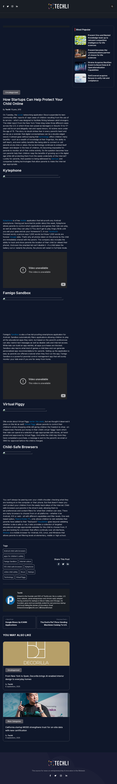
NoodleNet (42, 522)
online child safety (11, 572)
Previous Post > (62, 619)
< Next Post (9, 619)
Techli (7, 109)
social (20, 115)
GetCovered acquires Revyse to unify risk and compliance (98, 78)
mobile (23, 220)
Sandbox (15, 334)
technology (44, 137)
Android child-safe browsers (14, 551)
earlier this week (37, 421)
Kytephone (7, 220)
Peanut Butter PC (23, 519)
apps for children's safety (13, 556)
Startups (31, 572)
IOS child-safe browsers (13, 567)
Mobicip (6, 533)
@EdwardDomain (45, 608)
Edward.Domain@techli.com (27, 608)
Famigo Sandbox (10, 561)
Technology (8, 577)
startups (55, 159)
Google (13, 237)
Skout (23, 572)
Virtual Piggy (30, 424)
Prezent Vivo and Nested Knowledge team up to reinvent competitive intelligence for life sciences (99, 40)
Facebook (53, 231)
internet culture (25, 561)
